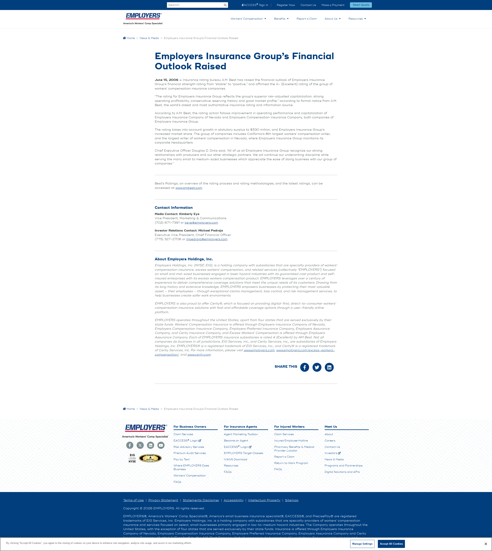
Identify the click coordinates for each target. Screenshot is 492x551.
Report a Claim (307, 18)
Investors (331, 453)
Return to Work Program (291, 463)
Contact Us (308, 5)
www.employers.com (259, 350)
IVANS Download (235, 459)
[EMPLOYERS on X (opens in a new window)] (140, 445)
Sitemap (291, 500)
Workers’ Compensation (247, 18)
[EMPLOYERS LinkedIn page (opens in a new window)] (150, 445)
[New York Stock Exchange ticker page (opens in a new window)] (132, 462)
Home (130, 38)
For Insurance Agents (240, 427)
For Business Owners (190, 427)
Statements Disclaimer (201, 500)
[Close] (486, 544)
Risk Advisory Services (189, 447)
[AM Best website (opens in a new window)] (150, 462)
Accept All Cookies (391, 543)
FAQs (177, 482)
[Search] (225, 5)
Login (186, 440)
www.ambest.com (188, 188)
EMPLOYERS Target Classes (243, 453)
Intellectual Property (264, 500)
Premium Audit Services (190, 453)
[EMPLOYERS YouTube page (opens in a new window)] (160, 445)
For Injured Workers (289, 427)
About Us (332, 18)
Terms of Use (133, 500)
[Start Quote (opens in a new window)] (361, 5)
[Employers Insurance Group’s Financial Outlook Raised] (304, 367)
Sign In (255, 5)
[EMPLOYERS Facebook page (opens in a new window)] (129, 445)
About (329, 434)
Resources (356, 18)
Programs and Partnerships (344, 465)
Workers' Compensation (190, 475)
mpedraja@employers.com (207, 239)
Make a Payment (333, 5)
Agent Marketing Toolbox (241, 434)
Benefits (280, 18)
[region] (246, 544)
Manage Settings (362, 543)
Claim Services (183, 434)
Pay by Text (181, 459)
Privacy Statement (163, 500)
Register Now (286, 5)
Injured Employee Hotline (291, 440)
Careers (330, 440)
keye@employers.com (201, 223)
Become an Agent (236, 440)
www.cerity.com (199, 355)
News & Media (334, 459)
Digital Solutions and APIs (342, 472)
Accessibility (234, 500)
